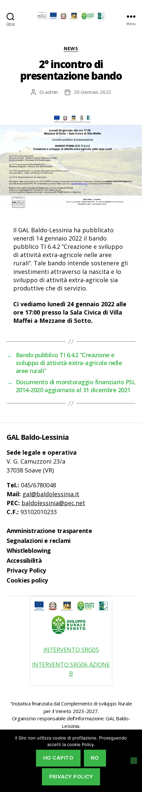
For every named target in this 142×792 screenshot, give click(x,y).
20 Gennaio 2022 (92, 92)
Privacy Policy (26, 570)
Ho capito (58, 758)
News (71, 49)
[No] (133, 760)
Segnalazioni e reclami (39, 541)
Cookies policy (27, 580)
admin (51, 92)
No (95, 758)
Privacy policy (71, 776)
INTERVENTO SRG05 (71, 650)
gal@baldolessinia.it (50, 494)
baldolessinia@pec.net (53, 503)
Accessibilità (24, 560)
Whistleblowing (29, 550)
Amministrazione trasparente (49, 531)
